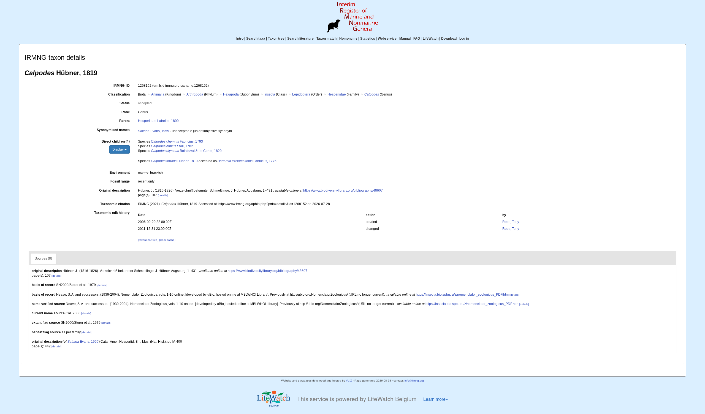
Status (125, 103)
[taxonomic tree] (148, 239)
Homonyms (348, 38)
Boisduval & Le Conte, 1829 (186, 151)
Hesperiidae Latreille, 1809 (158, 121)
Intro (239, 38)
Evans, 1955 (153, 131)
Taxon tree (276, 38)
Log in (464, 38)
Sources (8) (43, 258)
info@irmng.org (414, 380)
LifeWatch (430, 38)
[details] (163, 195)
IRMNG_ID (121, 86)
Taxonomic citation (115, 204)
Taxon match (326, 38)
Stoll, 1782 (172, 146)
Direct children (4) (116, 141)
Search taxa (255, 38)
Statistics (367, 38)
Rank (125, 112)
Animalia (157, 94)
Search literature (300, 38)
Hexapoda (231, 94)
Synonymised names (113, 130)
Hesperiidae (336, 94)
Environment (120, 173)
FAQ (416, 38)
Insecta (269, 94)
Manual (405, 38)
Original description (114, 190)
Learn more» (435, 399)
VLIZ (349, 380)
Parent (124, 121)
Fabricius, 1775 (247, 161)
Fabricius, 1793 (177, 141)
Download (449, 38)
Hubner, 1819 (174, 161)
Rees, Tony (510, 222)
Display (118, 149)
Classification (119, 94)
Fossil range (120, 181)
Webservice (387, 38)
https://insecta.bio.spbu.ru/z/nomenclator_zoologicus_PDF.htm (462, 294)
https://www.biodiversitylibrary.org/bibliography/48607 (343, 190)
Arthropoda (194, 94)
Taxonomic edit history (112, 213)
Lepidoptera (301, 94)
